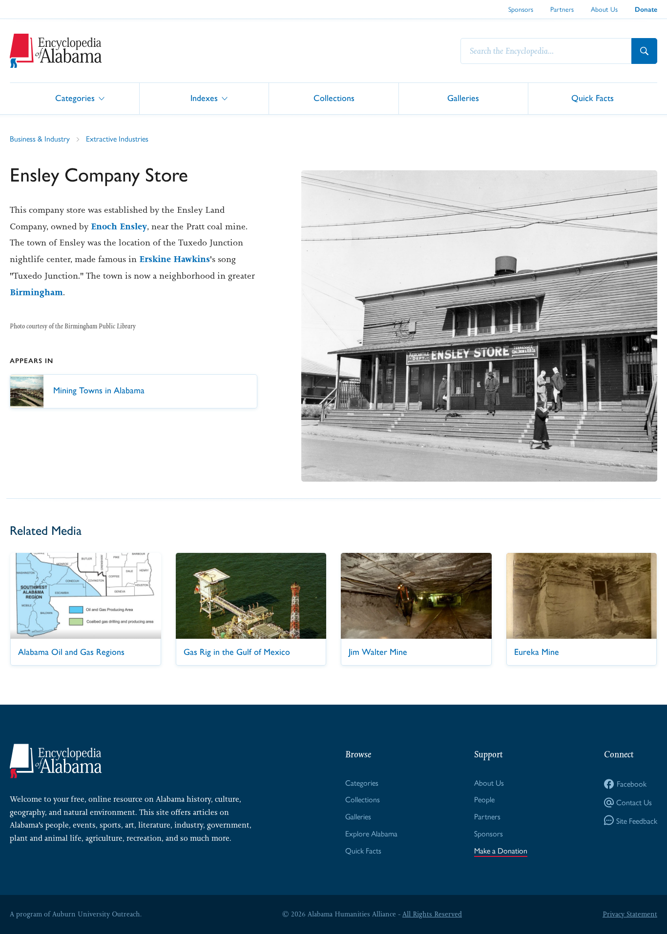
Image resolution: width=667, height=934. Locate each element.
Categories (75, 98)
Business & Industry (40, 138)
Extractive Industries (117, 138)
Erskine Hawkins (174, 259)
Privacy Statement (630, 914)
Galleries (463, 98)
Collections (333, 98)
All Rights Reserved (432, 914)
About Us (604, 9)
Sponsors (520, 9)
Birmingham (36, 292)
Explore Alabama (371, 833)
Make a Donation (500, 850)
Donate (646, 9)
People (484, 799)
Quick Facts (592, 98)
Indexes (204, 98)
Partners (562, 9)
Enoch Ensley (119, 226)
